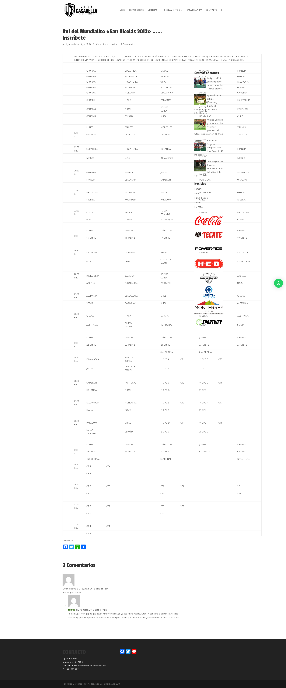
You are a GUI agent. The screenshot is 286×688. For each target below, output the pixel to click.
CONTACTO (211, 10)
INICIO (122, 10)
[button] (278, 283)
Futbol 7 (198, 193)
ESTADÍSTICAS (136, 10)
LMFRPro (198, 207)
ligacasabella (72, 44)
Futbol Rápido (201, 197)
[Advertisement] (97, 556)
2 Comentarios (128, 44)
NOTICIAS (152, 10)
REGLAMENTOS (172, 10)
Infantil (197, 202)
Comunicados (102, 44)
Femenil (198, 188)
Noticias (115, 44)
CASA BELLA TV (194, 10)
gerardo (71, 609)
